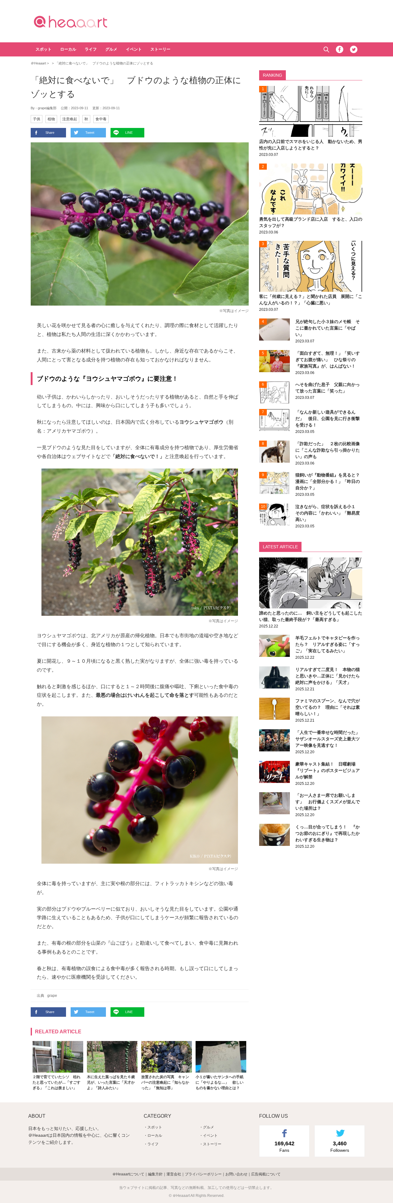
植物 (51, 119)
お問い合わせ (236, 1174)
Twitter (353, 49)
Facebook (339, 49)
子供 (36, 119)
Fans (284, 1146)
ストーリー (160, 49)
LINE (129, 132)
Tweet (89, 132)
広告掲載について (266, 1174)
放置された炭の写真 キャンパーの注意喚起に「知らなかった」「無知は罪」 (165, 1082)
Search (326, 49)
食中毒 (101, 119)
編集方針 (155, 1174)
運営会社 (173, 1174)
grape (52, 995)
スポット (44, 49)
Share (49, 132)
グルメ (111, 49)
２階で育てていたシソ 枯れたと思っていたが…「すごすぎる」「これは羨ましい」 (56, 1082)
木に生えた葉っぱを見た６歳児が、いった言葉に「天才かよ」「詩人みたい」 (111, 1082)
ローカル (68, 49)
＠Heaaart (81, 21)
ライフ (91, 49)
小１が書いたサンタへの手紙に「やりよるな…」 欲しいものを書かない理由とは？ (219, 1082)
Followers (339, 1146)
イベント (134, 49)
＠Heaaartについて (128, 1174)
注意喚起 (69, 119)
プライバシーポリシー (203, 1174)
